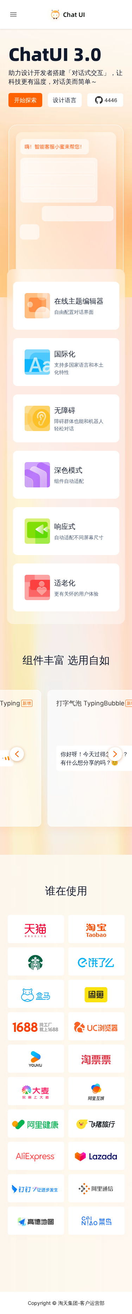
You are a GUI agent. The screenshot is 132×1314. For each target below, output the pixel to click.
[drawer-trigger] (13, 14)
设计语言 (65, 100)
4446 (111, 100)
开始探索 (25, 100)
